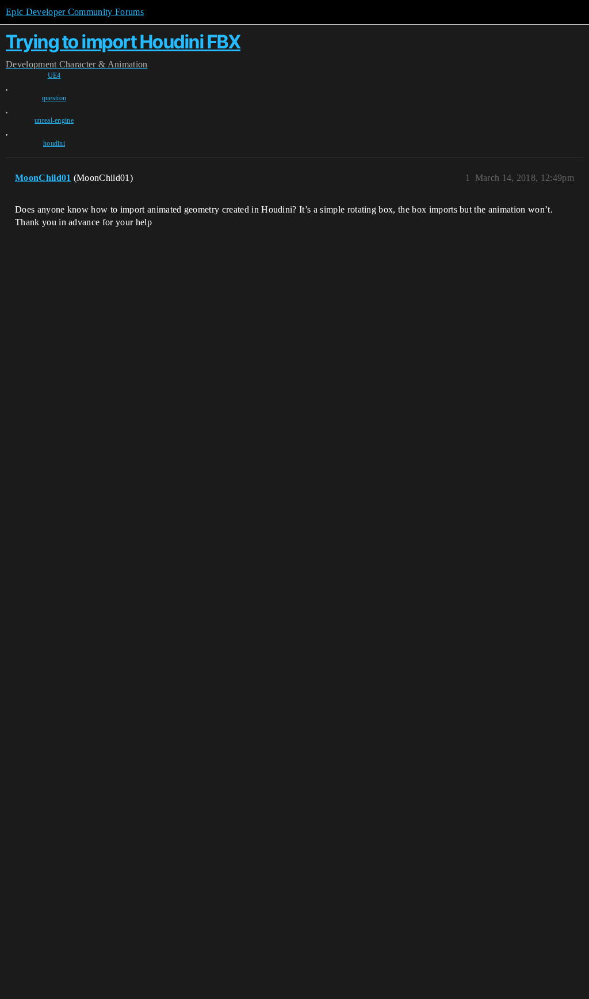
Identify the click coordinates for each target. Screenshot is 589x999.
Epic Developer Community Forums (75, 12)
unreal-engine (54, 120)
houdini (54, 143)
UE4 (54, 75)
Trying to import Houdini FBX (123, 42)
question (54, 98)
